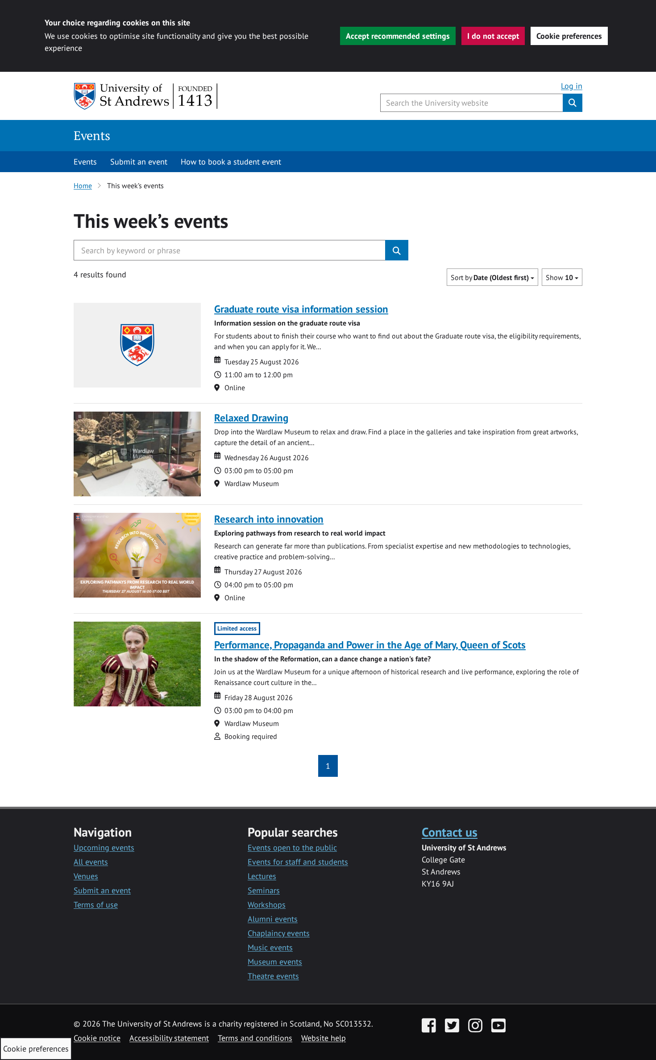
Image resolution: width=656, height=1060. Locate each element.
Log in (571, 86)
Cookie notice (97, 1038)
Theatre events (273, 976)
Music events (270, 947)
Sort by (490, 277)
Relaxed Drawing (251, 417)
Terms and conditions (255, 1038)
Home (83, 185)
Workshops (267, 904)
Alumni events (273, 919)
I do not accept (493, 36)
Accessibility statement (169, 1038)
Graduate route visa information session (301, 308)
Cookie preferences (569, 36)
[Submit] (396, 250)
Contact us (449, 832)
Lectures (262, 876)
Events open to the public (292, 847)
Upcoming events (104, 847)
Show (559, 277)
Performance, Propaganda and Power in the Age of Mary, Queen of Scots (370, 644)
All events (91, 862)
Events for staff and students (298, 862)
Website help (323, 1038)
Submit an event (138, 162)
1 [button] (328, 766)
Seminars (264, 890)
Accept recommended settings (398, 36)
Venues (86, 876)
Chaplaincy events (279, 933)
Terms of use (96, 904)
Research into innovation (269, 518)
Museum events (275, 962)
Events (92, 135)
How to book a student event (231, 162)
